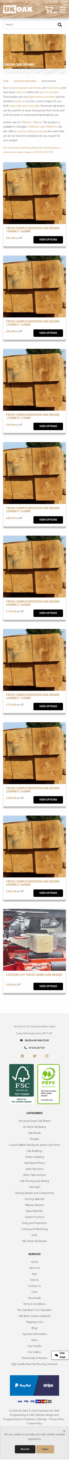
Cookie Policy (34, 1423)
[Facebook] (22, 1056)
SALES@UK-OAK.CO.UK (36, 1040)
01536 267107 (36, 1048)
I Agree (45, 1449)
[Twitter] (34, 1056)
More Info (25, 1449)
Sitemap (42, 1419)
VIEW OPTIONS (48, 239)
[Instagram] (47, 1056)
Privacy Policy (56, 1419)
